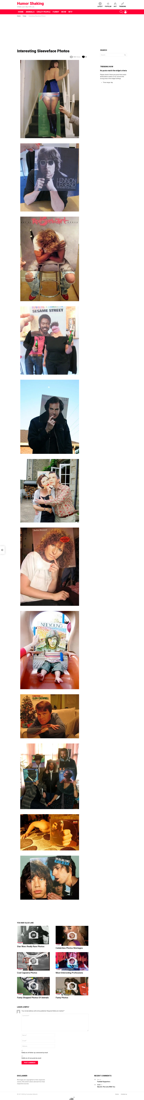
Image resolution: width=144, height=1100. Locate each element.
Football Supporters (103, 1081)
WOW (63, 12)
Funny (56, 12)
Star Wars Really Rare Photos (30, 946)
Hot (115, 6)
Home (21, 12)
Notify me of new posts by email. (32, 1058)
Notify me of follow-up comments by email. (35, 1052)
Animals (30, 12)
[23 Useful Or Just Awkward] (2, 550)
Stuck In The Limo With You (106, 1087)
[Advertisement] (72, 31)
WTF (70, 12)
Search (125, 55)
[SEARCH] (121, 11)
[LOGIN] (125, 11)
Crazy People (43, 12)
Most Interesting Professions (69, 973)
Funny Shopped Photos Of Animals (33, 997)
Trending (122, 6)
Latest (100, 6)
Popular (108, 6)
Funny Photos (62, 997)
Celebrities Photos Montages (69, 948)
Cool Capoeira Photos (27, 973)
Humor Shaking (30, 3)
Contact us (124, 1094)
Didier (99, 1084)
